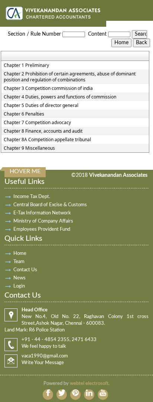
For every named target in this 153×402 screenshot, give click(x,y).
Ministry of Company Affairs (43, 221)
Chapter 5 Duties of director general (41, 105)
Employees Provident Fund (41, 229)
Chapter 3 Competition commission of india (48, 88)
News (19, 278)
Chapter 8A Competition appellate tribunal (47, 140)
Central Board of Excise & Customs (50, 204)
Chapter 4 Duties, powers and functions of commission (60, 97)
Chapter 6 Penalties (24, 114)
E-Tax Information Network (42, 213)
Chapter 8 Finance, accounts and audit (43, 131)
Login (19, 286)
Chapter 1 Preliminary (26, 65)
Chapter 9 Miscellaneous (29, 148)
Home (19, 253)
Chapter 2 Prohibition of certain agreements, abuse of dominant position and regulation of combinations (70, 77)
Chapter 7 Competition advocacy (37, 123)
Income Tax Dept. (31, 196)
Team (19, 261)
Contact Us (25, 270)
